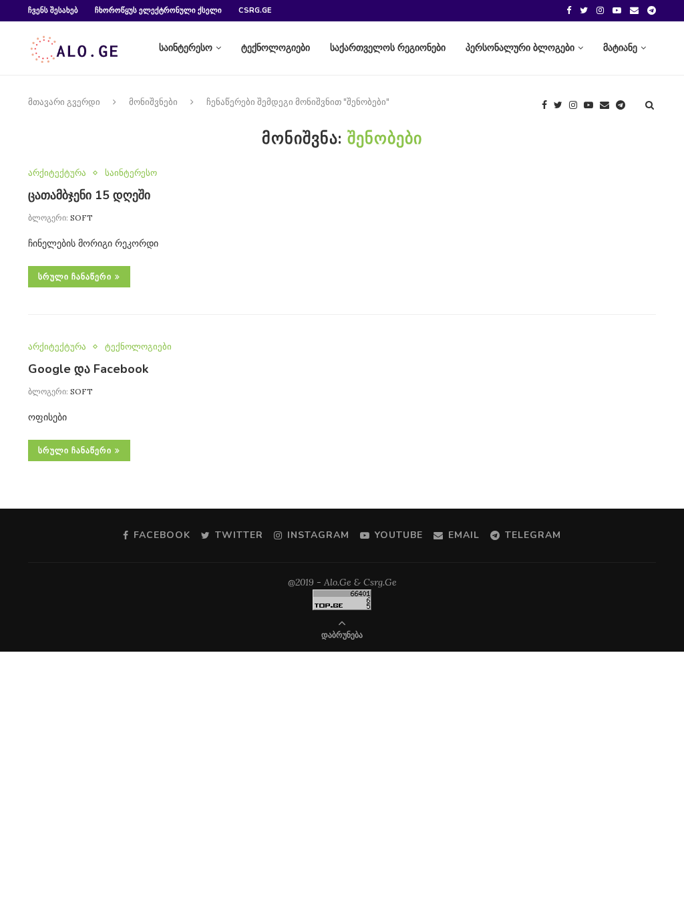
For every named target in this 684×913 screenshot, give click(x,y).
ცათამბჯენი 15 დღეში (89, 195)
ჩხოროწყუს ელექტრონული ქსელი (158, 10)
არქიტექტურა (57, 173)
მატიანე (620, 47)
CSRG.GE (254, 10)
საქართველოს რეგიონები (388, 47)
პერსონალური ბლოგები (520, 47)
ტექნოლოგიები (275, 47)
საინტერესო (185, 47)
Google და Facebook (88, 369)
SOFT (81, 218)
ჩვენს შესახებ (53, 10)
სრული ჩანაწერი (75, 276)
